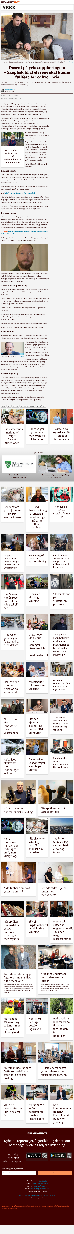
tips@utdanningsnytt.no (40, 1183)
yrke (9, 406)
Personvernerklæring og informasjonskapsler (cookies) (37, 1195)
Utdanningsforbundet (39, 1186)
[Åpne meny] (71, 2)
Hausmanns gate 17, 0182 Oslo (39, 1189)
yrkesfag (15, 406)
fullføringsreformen (27, 406)
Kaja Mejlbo (43, 1181)
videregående (40, 406)
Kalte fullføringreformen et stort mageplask (19, 193)
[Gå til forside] (10, 2)
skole (4, 406)
